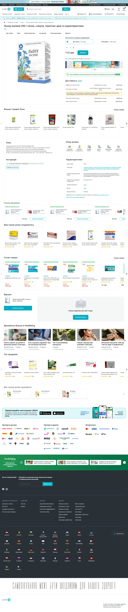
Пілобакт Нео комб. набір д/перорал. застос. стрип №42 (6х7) (109, 244)
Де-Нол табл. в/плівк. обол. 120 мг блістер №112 (13, 243)
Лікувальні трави (101, 168)
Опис (18, 33)
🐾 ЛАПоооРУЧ (109, 14)
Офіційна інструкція (12, 167)
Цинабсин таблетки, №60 (31, 372)
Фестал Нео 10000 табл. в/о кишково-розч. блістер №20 (51, 278)
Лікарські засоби (7, 14)
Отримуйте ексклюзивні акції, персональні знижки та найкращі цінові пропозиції (35, 478)
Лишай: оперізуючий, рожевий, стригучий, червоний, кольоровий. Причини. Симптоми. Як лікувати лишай (86, 344)
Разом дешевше (55, 33)
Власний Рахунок (96, 4)
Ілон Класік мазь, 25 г (69, 372)
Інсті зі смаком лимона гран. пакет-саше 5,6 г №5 (51, 373)
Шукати (66, 9)
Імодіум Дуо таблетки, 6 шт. (13, 278)
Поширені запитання (35, 4)
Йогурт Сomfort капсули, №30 (71, 278)
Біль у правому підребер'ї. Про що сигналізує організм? (39, 343)
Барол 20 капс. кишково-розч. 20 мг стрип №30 (31, 243)
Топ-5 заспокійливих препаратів (60, 343)
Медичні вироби (58, 14)
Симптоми (78, 520)
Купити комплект (38, 219)
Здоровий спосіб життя (81, 514)
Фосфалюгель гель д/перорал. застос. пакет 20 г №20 (90, 279)
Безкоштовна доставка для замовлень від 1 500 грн (72, 18)
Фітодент (73, 391)
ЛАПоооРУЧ (78, 509)
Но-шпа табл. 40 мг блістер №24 (38, 211)
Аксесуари (78, 517)
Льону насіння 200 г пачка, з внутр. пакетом (16, 211)
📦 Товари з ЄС (81, 14)
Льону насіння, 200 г (68, 127)
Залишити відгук (18, 308)
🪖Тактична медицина (95, 14)
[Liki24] (6, 599)
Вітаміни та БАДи (32, 14)
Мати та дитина (79, 503)
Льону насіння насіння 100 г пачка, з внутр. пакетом (51, 128)
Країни (23, 506)
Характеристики (29, 33)
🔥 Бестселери (121, 14)
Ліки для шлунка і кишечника (102, 167)
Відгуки (67, 33)
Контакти (11, 4)
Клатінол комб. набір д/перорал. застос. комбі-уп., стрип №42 (70, 244)
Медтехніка (62, 517)
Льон (22, 22)
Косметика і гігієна (19, 14)
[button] (79, 42)
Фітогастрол (17, 391)
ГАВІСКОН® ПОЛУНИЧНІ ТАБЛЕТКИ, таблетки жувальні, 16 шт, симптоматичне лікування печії (108, 279)
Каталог (4, 4)
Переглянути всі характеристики (75, 197)
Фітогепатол (45, 391)
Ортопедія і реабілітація (65, 520)
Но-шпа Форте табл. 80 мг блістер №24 (84, 211)
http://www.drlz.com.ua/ (103, 195)
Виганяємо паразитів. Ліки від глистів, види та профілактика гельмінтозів (113, 344)
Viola (5, 29)
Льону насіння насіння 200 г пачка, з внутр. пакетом (13, 128)
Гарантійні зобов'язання (47, 503)
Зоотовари (78, 512)
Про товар (9, 33)
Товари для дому (80, 506)
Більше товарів (119, 109)
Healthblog (123, 4)
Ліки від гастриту (88, 167)
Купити (83, 53)
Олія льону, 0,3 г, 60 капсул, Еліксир (90, 128)
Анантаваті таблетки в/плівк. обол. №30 (13, 373)
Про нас (45, 4)
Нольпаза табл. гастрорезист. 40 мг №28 (52, 243)
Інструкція (42, 33)
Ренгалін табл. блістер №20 (89, 372)
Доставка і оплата (22, 4)
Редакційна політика (46, 506)
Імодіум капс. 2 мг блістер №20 (31, 278)
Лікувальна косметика (45, 14)
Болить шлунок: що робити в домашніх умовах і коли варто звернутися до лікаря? (15, 344)
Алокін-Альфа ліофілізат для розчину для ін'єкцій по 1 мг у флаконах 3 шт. (109, 373)
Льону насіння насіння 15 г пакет (108, 128)
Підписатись (48, 484)
